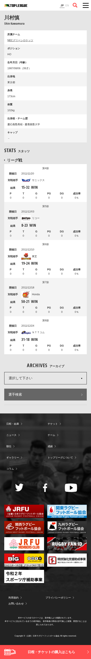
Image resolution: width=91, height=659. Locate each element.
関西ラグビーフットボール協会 (24, 527)
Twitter (19, 487)
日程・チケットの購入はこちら (51, 652)
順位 (8, 446)
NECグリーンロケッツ (20, 40)
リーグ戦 (14, 160)
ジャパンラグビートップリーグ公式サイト (16, 5)
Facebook (45, 487)
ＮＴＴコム (38, 332)
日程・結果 (12, 423)
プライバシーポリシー (58, 597)
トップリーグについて (60, 457)
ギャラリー (12, 457)
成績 (50, 446)
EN (67, 5)
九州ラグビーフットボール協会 (67, 527)
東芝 (34, 256)
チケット (53, 423)
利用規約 (13, 597)
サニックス (38, 180)
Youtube (71, 487)
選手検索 (15, 394)
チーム (51, 435)
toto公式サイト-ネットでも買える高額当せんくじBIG (24, 560)
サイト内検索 (75, 5)
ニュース (11, 435)
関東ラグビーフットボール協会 (67, 511)
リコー (36, 218)
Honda (36, 294)
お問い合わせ (16, 603)
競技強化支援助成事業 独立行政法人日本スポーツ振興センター (67, 560)
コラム (10, 468)
